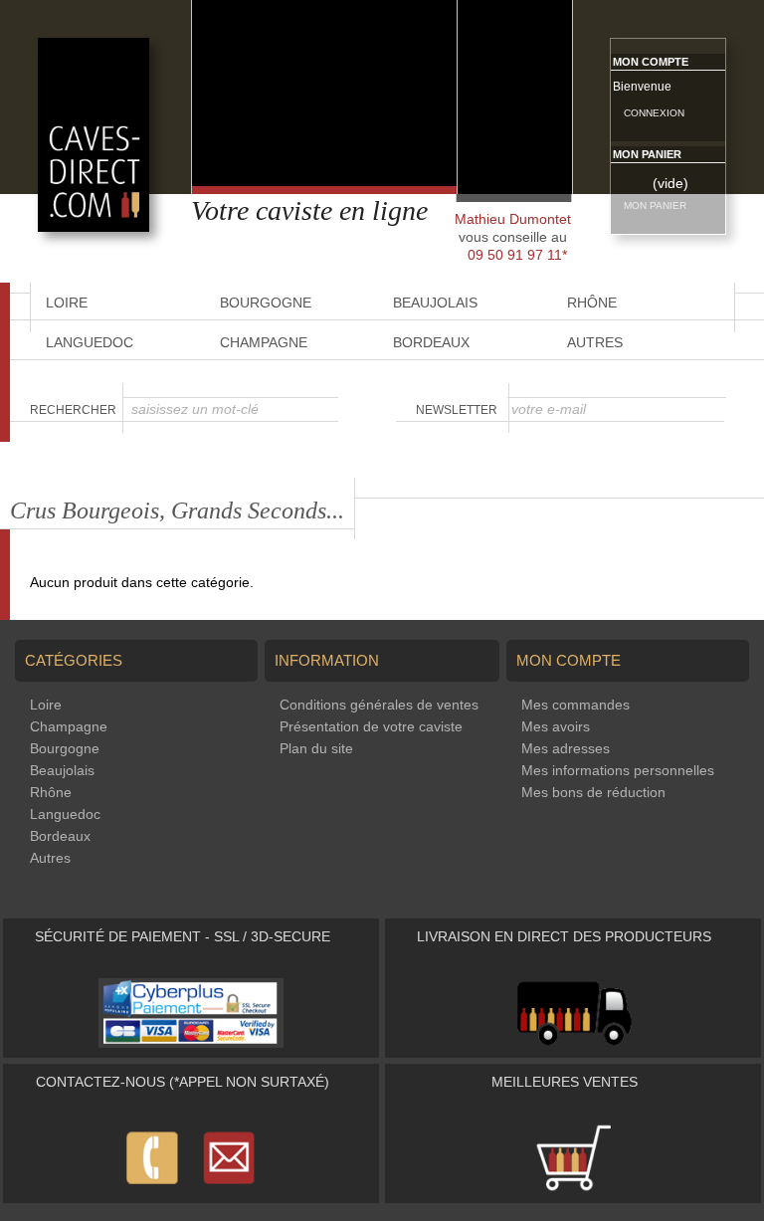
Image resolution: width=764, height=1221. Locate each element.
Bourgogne (64, 748)
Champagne (263, 342)
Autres (595, 342)
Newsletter (456, 410)
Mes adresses (565, 748)
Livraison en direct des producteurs (564, 936)
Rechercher (73, 410)
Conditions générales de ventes (379, 704)
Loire (46, 704)
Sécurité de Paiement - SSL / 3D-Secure (182, 936)
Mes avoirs (555, 726)
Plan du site (316, 748)
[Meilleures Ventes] (573, 1188)
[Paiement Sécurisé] (191, 1043)
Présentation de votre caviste (371, 726)
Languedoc (89, 342)
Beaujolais (62, 770)
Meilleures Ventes (564, 1082)
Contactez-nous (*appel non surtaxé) (182, 1082)
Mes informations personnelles (617, 770)
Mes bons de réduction (593, 792)
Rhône (51, 792)
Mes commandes (575, 704)
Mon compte (650, 62)
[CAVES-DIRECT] (93, 227)
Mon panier (647, 154)
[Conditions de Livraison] (573, 1043)
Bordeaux (431, 342)
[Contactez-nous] (191, 1188)
